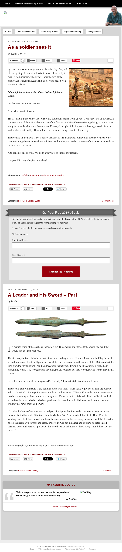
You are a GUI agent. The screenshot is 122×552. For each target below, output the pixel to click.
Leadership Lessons (26, 31)
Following (22, 200)
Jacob (14, 301)
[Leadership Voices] (44, 16)
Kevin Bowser (18, 53)
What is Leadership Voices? (59, 3)
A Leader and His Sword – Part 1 (44, 294)
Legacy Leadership (72, 31)
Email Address (20, 240)
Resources (82, 3)
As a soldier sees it (29, 46)
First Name (18, 255)
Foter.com (34, 175)
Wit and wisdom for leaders (64, 506)
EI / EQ (7, 31)
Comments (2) (108, 200)
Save (78, 60)
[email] (110, 60)
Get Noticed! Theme (76, 546)
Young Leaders (94, 31)
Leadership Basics (49, 31)
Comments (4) (108, 470)
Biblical (21, 470)
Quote (37, 200)
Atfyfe (24, 175)
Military (31, 200)
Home (7, 3)
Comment (14, 60)
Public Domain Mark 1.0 (53, 175)
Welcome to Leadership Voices (29, 3)
